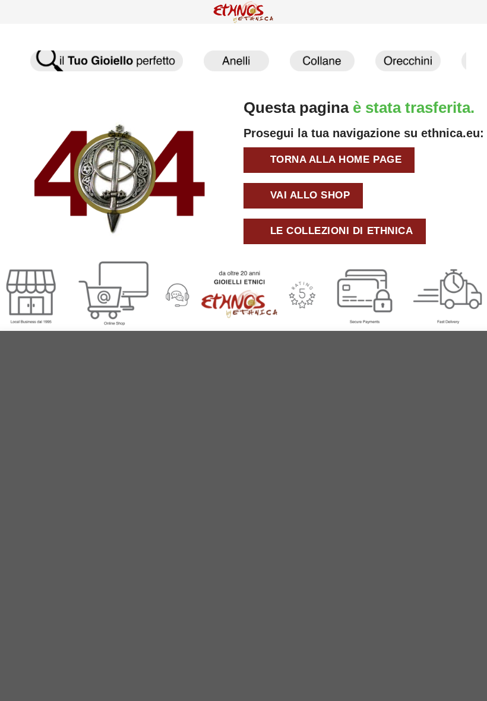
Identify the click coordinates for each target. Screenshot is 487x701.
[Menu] (17, 15)
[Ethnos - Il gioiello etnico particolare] (243, 12)
